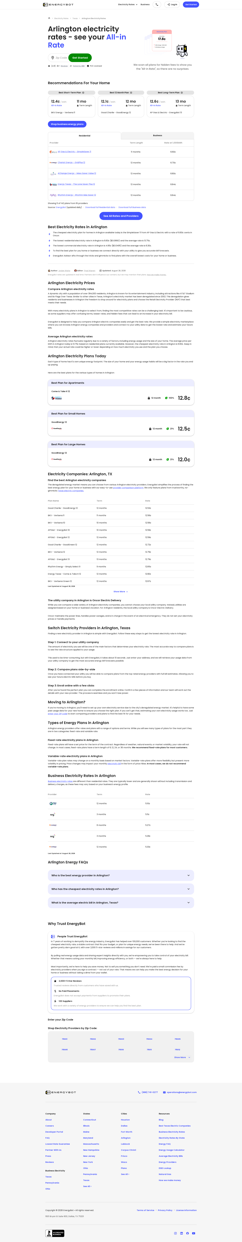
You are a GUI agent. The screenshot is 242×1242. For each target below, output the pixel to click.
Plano (124, 1168)
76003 (121, 1039)
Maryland (88, 1137)
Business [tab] (157, 135)
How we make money (170, 1180)
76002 (93, 1039)
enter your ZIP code (57, 713)
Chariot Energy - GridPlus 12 (71, 162)
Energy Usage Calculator (172, 1150)
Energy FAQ (165, 1144)
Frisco (124, 1156)
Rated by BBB (79, 66)
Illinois (86, 1125)
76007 (93, 1049)
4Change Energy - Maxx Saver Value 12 (77, 173)
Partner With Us (53, 1150)
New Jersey (89, 1156)
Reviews (64, 66)
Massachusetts (91, 1144)
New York (88, 1162)
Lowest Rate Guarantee (57, 1144)
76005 (177, 1039)
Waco (124, 1162)
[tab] (121, 170)
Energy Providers (167, 1162)
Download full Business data (132, 207)
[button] (128, 4)
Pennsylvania (52, 1182)
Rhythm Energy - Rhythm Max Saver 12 (77, 195)
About (48, 1119)
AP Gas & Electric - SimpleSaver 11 (74, 151)
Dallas (124, 1125)
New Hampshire (91, 1150)
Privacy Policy (165, 1210)
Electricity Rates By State (172, 1137)
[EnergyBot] (60, 1092)
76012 (177, 1049)
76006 (65, 1049)
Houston (125, 1119)
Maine (86, 1131)
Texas (75, 18)
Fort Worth (126, 1131)
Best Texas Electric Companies (175, 1125)
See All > (87, 1186)
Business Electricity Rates (172, 1131)
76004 (149, 1039)
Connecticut (89, 1119)
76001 (64, 1039)
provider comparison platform (128, 487)
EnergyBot (61, 207)
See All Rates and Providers (121, 216)
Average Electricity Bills (171, 1156)
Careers (49, 1125)
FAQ (47, 1137)
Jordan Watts (64, 270)
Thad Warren (89, 270)
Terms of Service (145, 1210)
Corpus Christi (128, 1150)
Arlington (125, 1137)
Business (145, 4)
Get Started (191, 4)
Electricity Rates (61, 18)
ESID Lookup (165, 1168)
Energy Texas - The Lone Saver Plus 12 (76, 184)
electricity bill (114, 763)
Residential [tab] (84, 135)
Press (48, 1156)
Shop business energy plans (67, 124)
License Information (186, 1210)
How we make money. (156, 274)
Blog (161, 1119)
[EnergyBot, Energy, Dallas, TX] (54, 1233)
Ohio (47, 1188)
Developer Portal (54, 1131)
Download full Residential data (100, 207)
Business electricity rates (60, 781)
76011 (149, 1049)
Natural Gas (165, 1174)
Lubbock (125, 1144)
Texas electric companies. (71, 490)
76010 (121, 1049)
